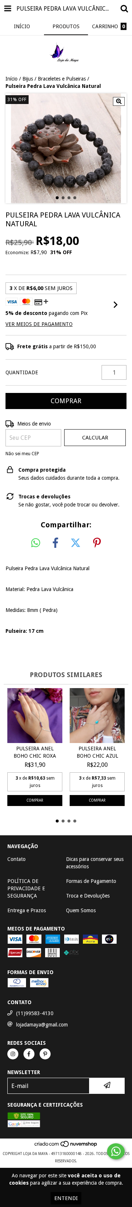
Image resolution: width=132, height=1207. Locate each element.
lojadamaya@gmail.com (42, 1025)
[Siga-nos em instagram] (12, 1053)
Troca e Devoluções (88, 896)
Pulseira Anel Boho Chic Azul (97, 752)
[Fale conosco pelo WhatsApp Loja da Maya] (116, 1151)
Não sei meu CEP (22, 453)
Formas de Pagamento (91, 881)
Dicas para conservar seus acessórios (95, 862)
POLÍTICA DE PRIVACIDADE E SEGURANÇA (26, 888)
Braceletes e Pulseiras (62, 79)
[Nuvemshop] (66, 1146)
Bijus (27, 79)
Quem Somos (81, 910)
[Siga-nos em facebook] (28, 1053)
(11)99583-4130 (35, 1013)
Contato (16, 859)
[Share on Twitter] (75, 543)
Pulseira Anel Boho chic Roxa (35, 752)
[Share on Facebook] (55, 543)
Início (12, 79)
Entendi (66, 1198)
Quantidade (22, 372)
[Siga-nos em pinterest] (45, 1053)
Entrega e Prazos (26, 910)
